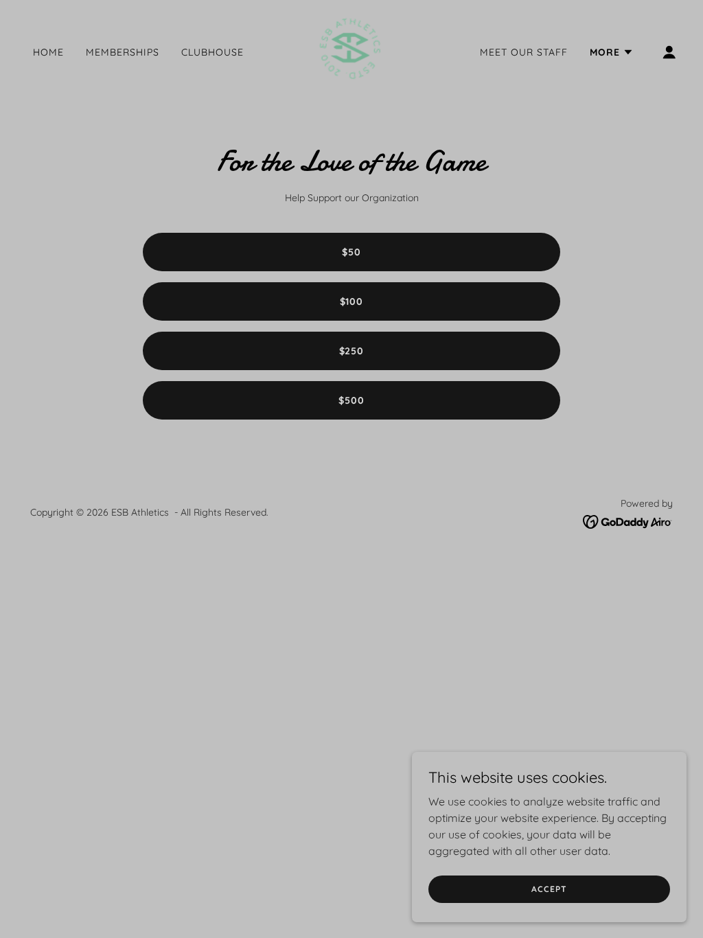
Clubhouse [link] (212, 52)
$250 (352, 351)
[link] (351, 51)
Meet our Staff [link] (524, 52)
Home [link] (48, 52)
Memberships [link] (122, 52)
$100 (352, 301)
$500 (351, 400)
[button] (612, 52)
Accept (548, 889)
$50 (351, 252)
